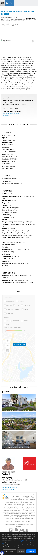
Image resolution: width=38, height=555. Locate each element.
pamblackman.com (8, 489)
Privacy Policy (22, 541)
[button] (2, 553)
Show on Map (20, 344)
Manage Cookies (9, 551)
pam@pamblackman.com (11, 113)
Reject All (21, 551)
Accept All (31, 551)
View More (6, 115)
